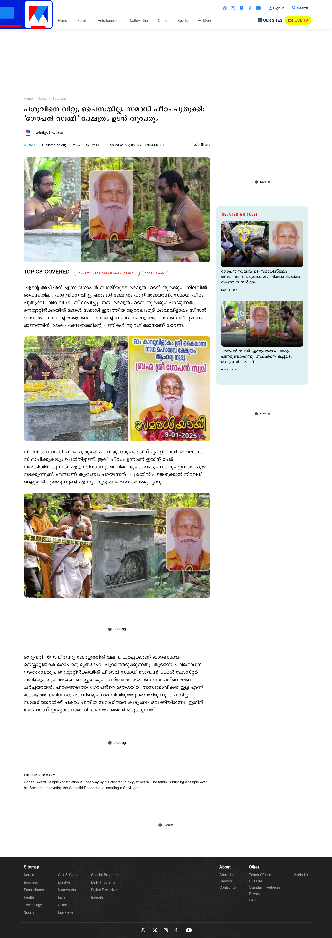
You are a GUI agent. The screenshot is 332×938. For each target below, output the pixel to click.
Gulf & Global (68, 875)
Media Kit (300, 875)
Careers (225, 881)
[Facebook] (250, 8)
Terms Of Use (260, 875)
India (61, 897)
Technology (33, 905)
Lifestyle (64, 882)
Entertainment (109, 20)
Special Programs (105, 875)
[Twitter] (233, 8)
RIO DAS (256, 881)
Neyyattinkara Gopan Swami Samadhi (107, 273)
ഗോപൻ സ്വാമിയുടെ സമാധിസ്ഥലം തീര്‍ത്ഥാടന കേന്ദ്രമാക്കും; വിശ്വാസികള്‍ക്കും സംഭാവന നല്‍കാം (262, 277)
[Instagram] (241, 8)
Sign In (278, 8)
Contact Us (228, 887)
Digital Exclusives (104, 890)
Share (205, 145)
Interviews (65, 912)
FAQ (252, 900)
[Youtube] (258, 8)
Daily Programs (103, 882)
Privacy (254, 893)
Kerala (82, 20)
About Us (226, 875)
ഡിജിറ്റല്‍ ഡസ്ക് (49, 132)
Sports (182, 20)
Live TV (301, 20)
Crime (162, 20)
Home (62, 20)
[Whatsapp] (225, 8)
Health (29, 897)
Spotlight (59, 98)
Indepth (97, 897)
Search (302, 8)
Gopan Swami (155, 273)
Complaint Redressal (265, 887)
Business (31, 882)
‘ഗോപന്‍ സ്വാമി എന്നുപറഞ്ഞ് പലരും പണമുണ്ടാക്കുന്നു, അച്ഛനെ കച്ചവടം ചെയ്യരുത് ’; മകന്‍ (257, 357)
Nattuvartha (139, 20)
